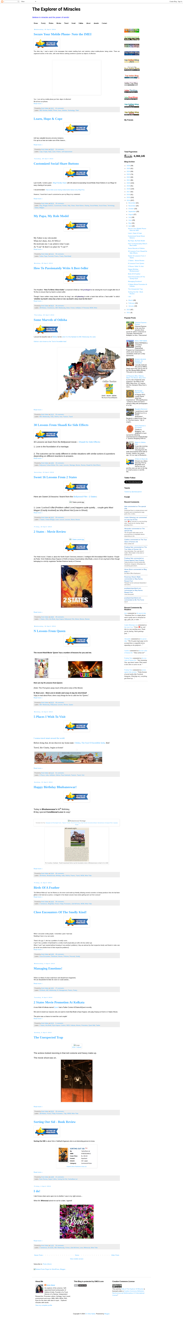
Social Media (94, 205)
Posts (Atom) (47, 1264)
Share (73, 205)
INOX (68, 1025)
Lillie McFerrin (74, 1247)
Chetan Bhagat (50, 519)
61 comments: (60, 773)
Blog (40, 205)
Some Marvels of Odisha (50, 320)
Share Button (80, 205)
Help (69, 205)
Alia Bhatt (52, 619)
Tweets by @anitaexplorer (133, 492)
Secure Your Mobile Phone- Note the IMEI (63, 34)
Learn (54, 151)
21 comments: (60, 1177)
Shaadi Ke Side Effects (89, 442)
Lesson (62, 519)
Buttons (50, 205)
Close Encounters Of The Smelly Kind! (60, 912)
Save (59, 110)
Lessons (66, 465)
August (131, 214)
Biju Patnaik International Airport (89, 822)
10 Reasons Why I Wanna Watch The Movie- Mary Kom (136, 377)
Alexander (127, 639)
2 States (42, 519)
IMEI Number (43, 110)
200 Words (42, 308)
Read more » (38, 103)
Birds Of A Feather (47, 887)
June (130, 220)
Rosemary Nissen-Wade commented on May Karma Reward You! (133, 579)
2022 (128, 177)
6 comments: (59, 1023)
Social (73, 23)
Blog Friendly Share (60, 183)
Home (36, 23)
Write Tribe (88, 875)
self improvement (67, 151)
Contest (63, 1025)
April (130, 226)
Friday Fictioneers (65, 904)
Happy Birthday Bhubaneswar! (55, 787)
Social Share (103, 205)
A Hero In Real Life (141, 459)
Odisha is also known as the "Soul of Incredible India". (50, 341)
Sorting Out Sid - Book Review (55, 1122)
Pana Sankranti (65, 775)
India (52, 416)
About (88, 23)
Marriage (72, 465)
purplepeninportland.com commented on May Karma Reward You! (133, 590)
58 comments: (60, 254)
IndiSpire (78, 308)
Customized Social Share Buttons (56, 163)
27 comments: (60, 988)
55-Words (42, 990)
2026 (128, 165)
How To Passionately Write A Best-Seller (61, 268)
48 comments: (60, 954)
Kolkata (73, 1025)
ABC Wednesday (60, 308)
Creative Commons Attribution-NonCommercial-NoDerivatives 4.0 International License (128, 1293)
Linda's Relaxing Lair (130, 625)
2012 (128, 312)
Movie (73, 519)
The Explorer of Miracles (56, 9)
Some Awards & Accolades (140, 426)
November (132, 206)
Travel (66, 23)
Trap (65, 1113)
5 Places (42, 775)
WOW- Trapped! (76, 1047)
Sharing (87, 205)
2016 (128, 194)
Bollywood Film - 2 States (84, 496)
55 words (50, 1247)
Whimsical (87, 1247)
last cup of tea (128, 627)
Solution (64, 110)
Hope (49, 151)
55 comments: (60, 414)
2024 (128, 171)
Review (83, 465)
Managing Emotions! (48, 968)
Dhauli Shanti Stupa (76, 822)
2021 (128, 180)
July (130, 217)
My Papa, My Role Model (51, 216)
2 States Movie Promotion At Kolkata (59, 1002)
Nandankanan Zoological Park (105, 822)
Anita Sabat (51, 1285)
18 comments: (60, 463)
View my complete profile (43, 1305)
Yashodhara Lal (72, 1179)
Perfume (66, 956)
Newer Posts (38, 1255)
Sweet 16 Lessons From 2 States (55, 477)
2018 (128, 189)
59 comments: (60, 517)
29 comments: (60, 203)
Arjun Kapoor (60, 619)
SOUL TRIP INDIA (141, 341)
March (130, 300)
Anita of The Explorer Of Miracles (132, 1289)
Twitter (36, 207)
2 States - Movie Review (50, 531)
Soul (61, 416)
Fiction (51, 23)
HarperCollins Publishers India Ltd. (77, 1166)
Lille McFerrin (76, 904)
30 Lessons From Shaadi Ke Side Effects (61, 425)
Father (41, 256)
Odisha (81, 23)
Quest (56, 1007)
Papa (45, 256)
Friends (64, 205)
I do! (37, 1191)
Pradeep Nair (128, 658)
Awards (96, 23)
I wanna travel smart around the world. (49, 738)
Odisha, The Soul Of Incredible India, (90, 743)
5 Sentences (51, 308)
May (130, 223)
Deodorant (54, 956)
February (131, 303)
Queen (71, 704)
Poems (58, 151)
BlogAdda (51, 904)
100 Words (42, 875)
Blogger (45, 205)
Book (68, 308)
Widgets (41, 207)
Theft (77, 110)
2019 (128, 186)
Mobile (50, 110)
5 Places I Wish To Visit (49, 716)
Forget (45, 151)
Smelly (78, 956)
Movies (59, 23)
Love (81, 1247)
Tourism (65, 416)
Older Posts (115, 1255)
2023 (128, 174)
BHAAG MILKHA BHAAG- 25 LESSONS (140, 361)
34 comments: (60, 1245)
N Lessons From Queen (49, 631)
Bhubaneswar (51, 875)
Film (57, 465)
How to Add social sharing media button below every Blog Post (65, 190)
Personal (50, 256)
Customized (57, 205)
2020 (128, 183)
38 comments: (60, 305)
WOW (91, 308)
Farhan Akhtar (50, 465)
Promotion (84, 1025)
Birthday (58, 875)
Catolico (126, 650)
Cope (41, 151)
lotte (125, 613)
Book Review (43, 1179)
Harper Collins (52, 1179)
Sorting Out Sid (62, 1179)
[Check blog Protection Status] (80, 1286)
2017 (128, 191)
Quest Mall (92, 1025)
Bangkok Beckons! (141, 409)
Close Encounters (44, 956)
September (132, 211)
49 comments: (60, 617)
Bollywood (42, 465)
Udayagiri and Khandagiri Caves (53, 822)
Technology (71, 110)
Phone (55, 110)
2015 (128, 197)
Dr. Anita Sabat (90, 1314)
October (131, 208)
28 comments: (60, 1111)
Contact (104, 23)
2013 (128, 309)
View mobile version (76, 1259)
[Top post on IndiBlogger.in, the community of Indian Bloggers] (47, 49)
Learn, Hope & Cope (48, 118)
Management (63, 990)
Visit (83, 775)
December (132, 203)
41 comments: (60, 108)
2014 (46, 619)
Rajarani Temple (66, 822)
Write (95, 308)
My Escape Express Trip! (139, 391)
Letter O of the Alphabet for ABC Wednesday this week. (79, 337)
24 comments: (60, 149)
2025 (128, 168)
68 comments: (60, 702)
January (131, 306)
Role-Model (67, 256)
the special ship (141, 613)
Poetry (43, 23)
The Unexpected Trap (48, 1037)
